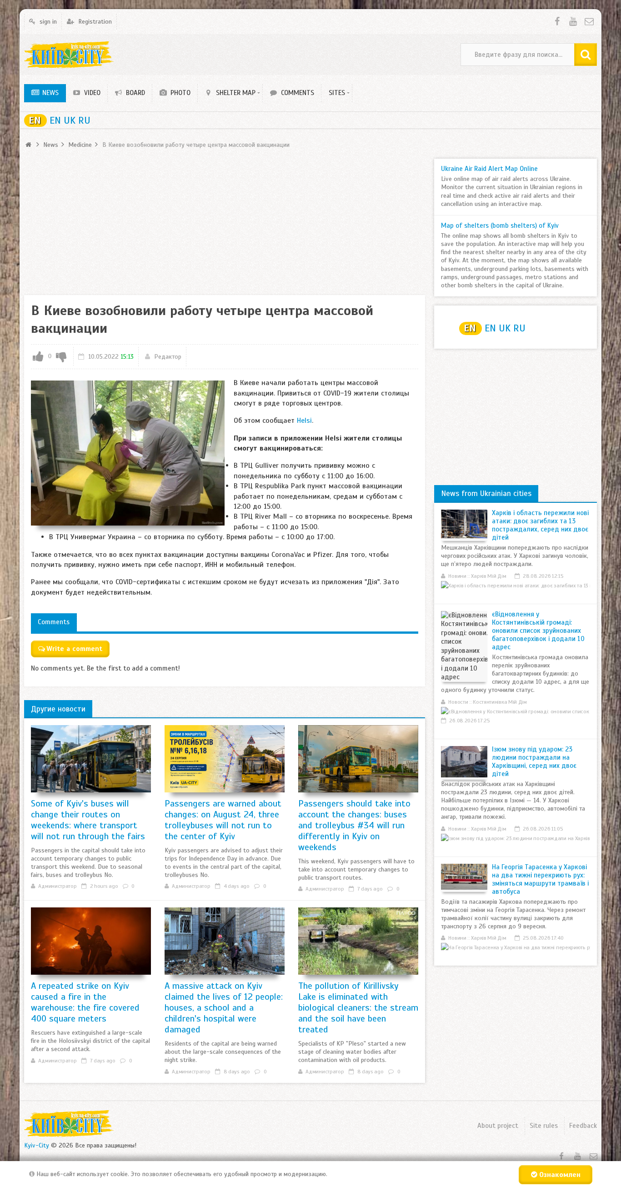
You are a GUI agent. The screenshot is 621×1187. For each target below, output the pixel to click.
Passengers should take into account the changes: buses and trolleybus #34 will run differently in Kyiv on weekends (354, 825)
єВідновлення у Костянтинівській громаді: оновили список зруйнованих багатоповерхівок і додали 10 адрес (538, 630)
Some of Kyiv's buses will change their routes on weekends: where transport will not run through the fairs (88, 820)
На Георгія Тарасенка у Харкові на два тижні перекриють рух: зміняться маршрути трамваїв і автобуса (540, 879)
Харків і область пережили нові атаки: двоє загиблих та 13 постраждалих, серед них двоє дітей (540, 525)
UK (71, 120)
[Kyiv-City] (69, 55)
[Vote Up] (38, 356)
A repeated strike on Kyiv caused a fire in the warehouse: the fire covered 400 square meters (85, 1002)
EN (35, 120)
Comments (54, 622)
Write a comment (74, 649)
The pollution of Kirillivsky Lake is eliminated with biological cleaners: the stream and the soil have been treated (358, 1007)
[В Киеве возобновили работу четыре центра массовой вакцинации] (128, 453)
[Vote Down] (61, 356)
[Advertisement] (224, 222)
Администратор (57, 886)
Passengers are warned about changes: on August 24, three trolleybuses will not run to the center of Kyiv (223, 820)
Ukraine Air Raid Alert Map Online (489, 169)
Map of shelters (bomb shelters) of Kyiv (500, 225)
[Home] (29, 145)
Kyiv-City (36, 1145)
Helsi (304, 420)
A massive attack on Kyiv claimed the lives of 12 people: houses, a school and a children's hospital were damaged (224, 1007)
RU (84, 120)
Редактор (167, 357)
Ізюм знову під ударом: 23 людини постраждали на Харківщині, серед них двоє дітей (534, 761)
